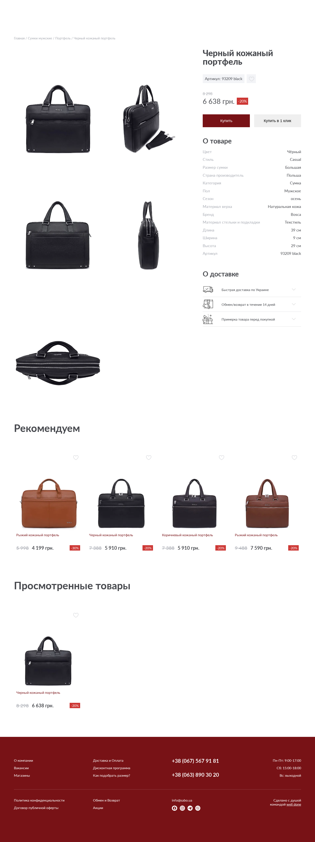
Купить (226, 121)
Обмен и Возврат (106, 800)
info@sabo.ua (182, 800)
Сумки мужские (40, 38)
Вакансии (21, 768)
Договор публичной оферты (36, 808)
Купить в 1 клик (277, 121)
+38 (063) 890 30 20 (195, 774)
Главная (19, 38)
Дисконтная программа (111, 768)
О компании (23, 760)
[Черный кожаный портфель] (58, 103)
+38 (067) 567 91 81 (195, 760)
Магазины (22, 775)
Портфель (62, 38)
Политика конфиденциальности (39, 800)
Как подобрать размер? (111, 775)
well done (293, 804)
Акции (98, 808)
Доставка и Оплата (108, 760)
